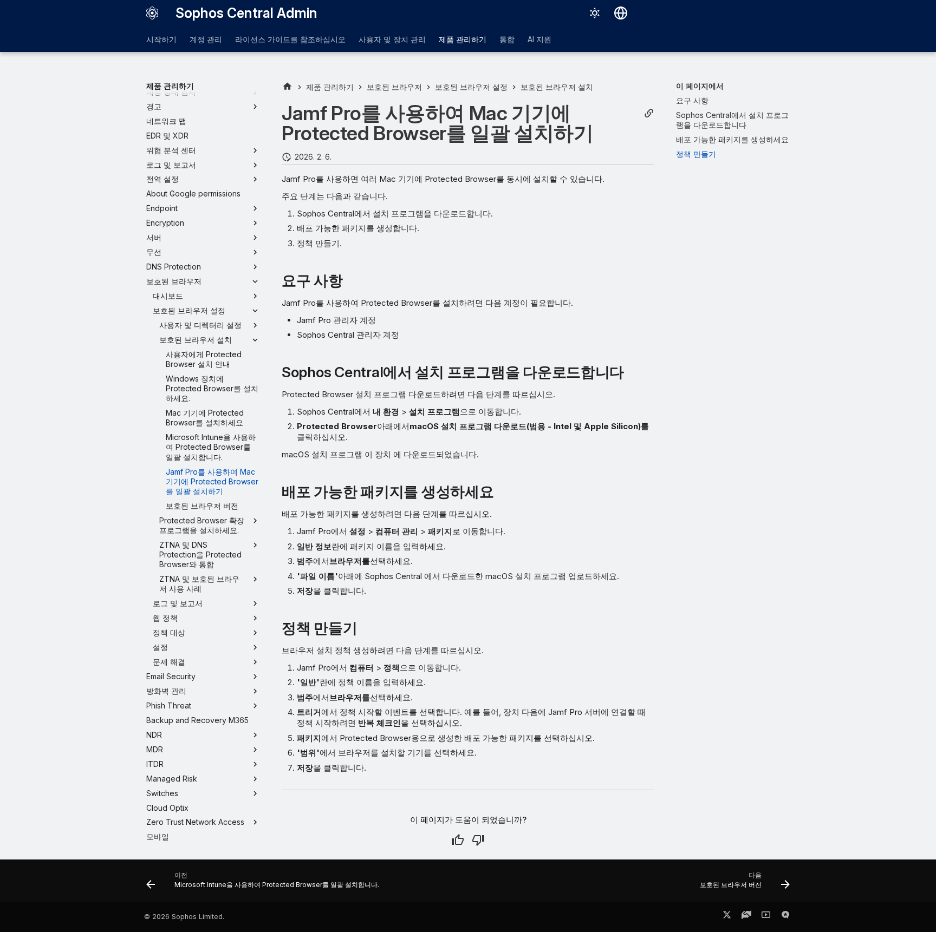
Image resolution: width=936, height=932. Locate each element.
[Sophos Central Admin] (152, 13)
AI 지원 (539, 39)
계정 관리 (206, 39)
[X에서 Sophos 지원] (727, 917)
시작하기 (161, 39)
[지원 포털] (746, 917)
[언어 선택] (621, 13)
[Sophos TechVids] (766, 917)
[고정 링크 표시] (649, 113)
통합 (507, 39)
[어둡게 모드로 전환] (595, 13)
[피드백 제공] (785, 917)
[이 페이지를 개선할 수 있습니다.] (478, 839)
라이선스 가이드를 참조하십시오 (290, 39)
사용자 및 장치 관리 (392, 39)
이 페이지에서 (700, 85)
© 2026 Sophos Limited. (184, 917)
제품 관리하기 (462, 39)
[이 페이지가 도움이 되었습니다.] (457, 839)
